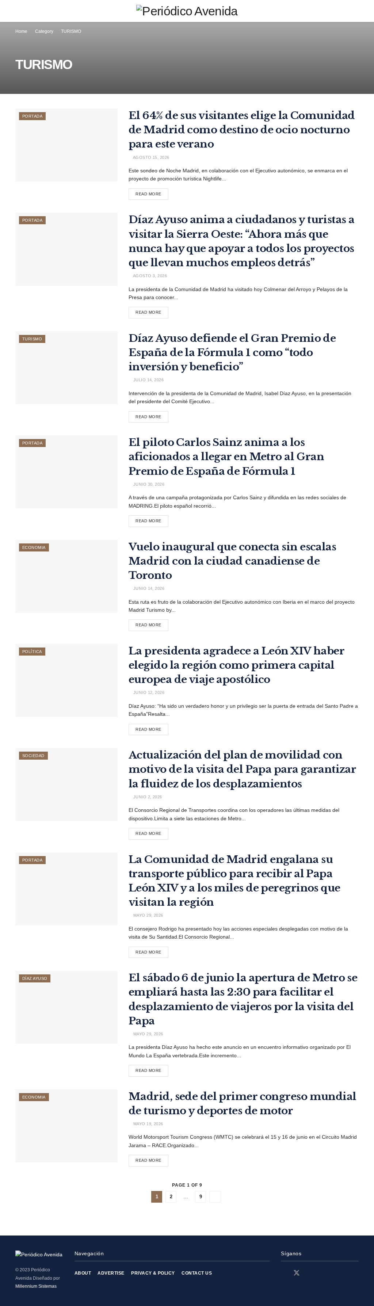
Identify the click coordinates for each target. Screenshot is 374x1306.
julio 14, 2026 (148, 380)
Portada (32, 116)
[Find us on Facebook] (283, 1273)
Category (44, 31)
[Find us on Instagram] (309, 1273)
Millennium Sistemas (36, 1286)
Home (21, 31)
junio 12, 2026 (148, 692)
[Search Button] (355, 11)
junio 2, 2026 (147, 797)
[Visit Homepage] (186, 11)
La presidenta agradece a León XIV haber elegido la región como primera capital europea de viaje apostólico (236, 665)
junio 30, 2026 (148, 484)
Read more (152, 192)
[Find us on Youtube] (322, 1273)
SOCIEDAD (33, 755)
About (83, 1273)
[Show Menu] (18, 11)
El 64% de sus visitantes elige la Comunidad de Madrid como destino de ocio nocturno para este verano (242, 129)
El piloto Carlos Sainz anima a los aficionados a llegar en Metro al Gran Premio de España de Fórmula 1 (226, 456)
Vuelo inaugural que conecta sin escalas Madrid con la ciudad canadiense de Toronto (232, 561)
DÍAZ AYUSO (34, 978)
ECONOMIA (34, 547)
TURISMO (71, 31)
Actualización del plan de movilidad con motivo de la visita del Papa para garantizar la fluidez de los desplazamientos (242, 769)
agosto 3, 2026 (149, 276)
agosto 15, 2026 (150, 157)
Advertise (111, 1273)
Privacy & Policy (153, 1273)
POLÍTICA (32, 651)
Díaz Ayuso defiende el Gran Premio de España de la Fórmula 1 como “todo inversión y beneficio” (232, 352)
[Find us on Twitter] (296, 1273)
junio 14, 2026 (148, 588)
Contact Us (197, 1273)
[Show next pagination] (215, 1197)
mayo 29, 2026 (147, 915)
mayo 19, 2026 (147, 1124)
